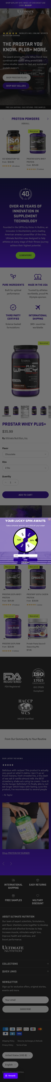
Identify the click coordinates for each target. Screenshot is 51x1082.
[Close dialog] (49, 519)
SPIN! (25, 560)
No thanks (26, 562)
